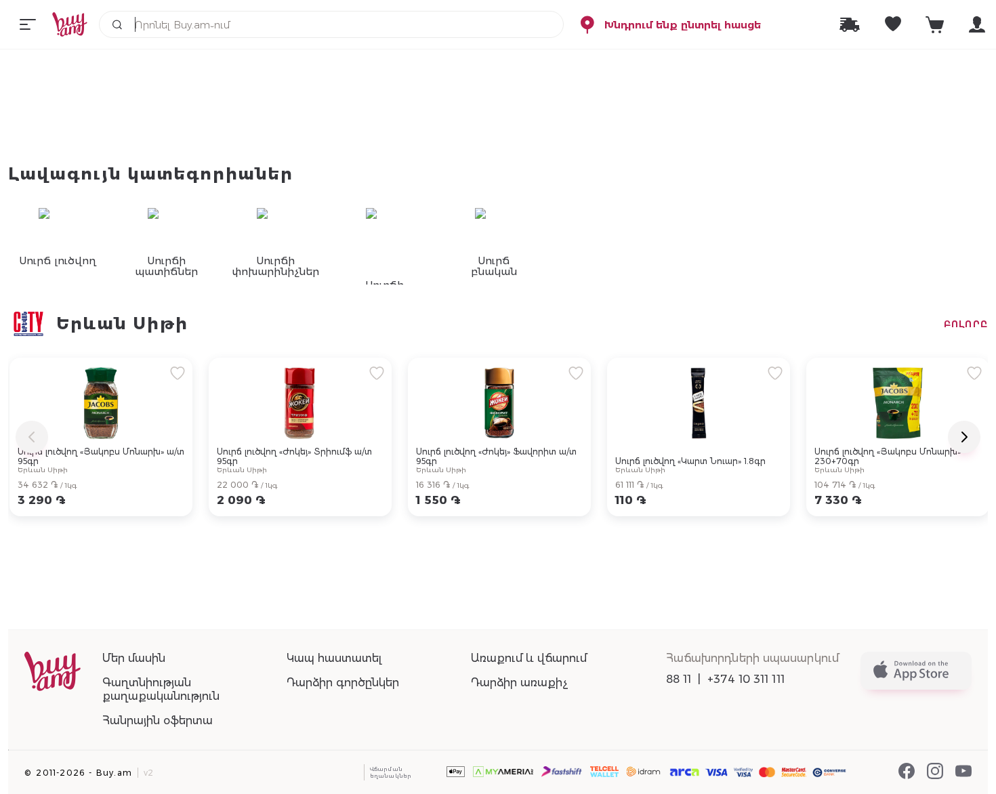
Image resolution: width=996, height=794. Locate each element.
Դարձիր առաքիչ (519, 682)
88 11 (679, 679)
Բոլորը (966, 324)
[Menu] (28, 24)
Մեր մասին (133, 658)
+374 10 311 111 (746, 679)
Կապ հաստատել (334, 658)
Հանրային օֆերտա (157, 720)
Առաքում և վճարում (529, 658)
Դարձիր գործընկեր (343, 682)
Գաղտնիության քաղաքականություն (161, 689)
